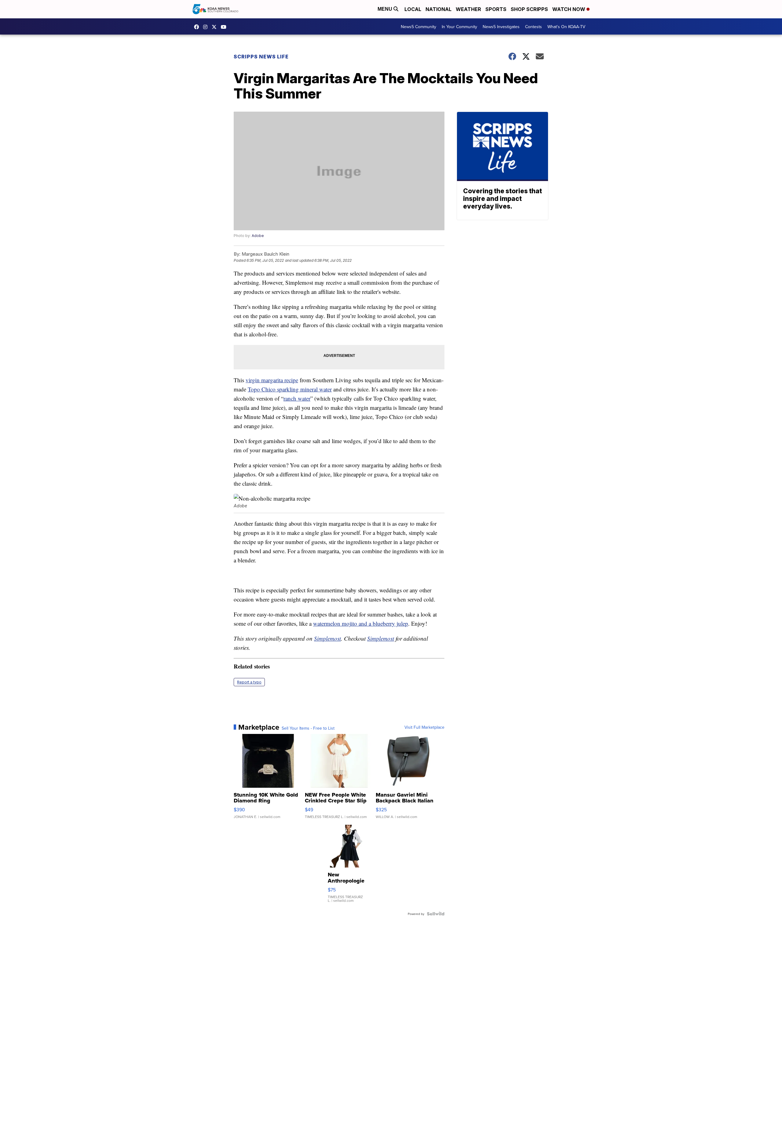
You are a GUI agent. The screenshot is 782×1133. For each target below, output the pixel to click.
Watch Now (569, 9)
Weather (468, 9)
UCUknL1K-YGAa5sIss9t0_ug (225, 26)
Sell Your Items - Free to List (308, 728)
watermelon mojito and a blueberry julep (360, 623)
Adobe (258, 235)
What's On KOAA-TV (566, 27)
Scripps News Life (261, 57)
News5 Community (418, 27)
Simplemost (327, 638)
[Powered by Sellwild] (435, 914)
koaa (216, 26)
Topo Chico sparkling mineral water (290, 389)
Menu (385, 9)
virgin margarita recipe (272, 380)
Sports (495, 9)
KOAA (198, 26)
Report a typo (249, 682)
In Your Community (459, 27)
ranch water (296, 398)
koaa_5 (206, 26)
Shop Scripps (529, 9)
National (438, 9)
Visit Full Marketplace (424, 727)
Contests (533, 27)
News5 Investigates (501, 27)
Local (412, 9)
